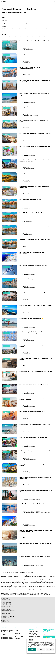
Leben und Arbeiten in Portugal (7, 638)
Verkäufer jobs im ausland (6, 605)
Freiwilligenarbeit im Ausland (35, 636)
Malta (17, 22)
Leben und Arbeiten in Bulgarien (7, 630)
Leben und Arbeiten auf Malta (6, 635)
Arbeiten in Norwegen (5, 613)
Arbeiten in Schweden (5, 609)
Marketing (23, 28)
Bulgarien (5, 22)
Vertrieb (43, 28)
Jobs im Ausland (32, 633)
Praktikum (18, 36)
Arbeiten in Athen (5, 621)
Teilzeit (41, 36)
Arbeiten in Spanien (5, 608)
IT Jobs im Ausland (5, 598)
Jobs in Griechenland (5, 617)
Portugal (26, 22)
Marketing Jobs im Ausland (7, 601)
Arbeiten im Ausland (33, 631)
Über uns (17, 632)
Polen (21, 22)
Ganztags (12, 36)
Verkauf (38, 28)
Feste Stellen (5, 36)
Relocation (17, 633)
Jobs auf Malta (4, 619)
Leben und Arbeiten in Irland (6, 637)
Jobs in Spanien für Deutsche (7, 606)
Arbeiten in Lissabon (5, 612)
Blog (16, 635)
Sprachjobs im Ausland (6, 602)
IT (3, 28)
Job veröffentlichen (19, 636)
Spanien (31, 22)
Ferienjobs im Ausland (33, 634)
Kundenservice (16, 28)
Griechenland (11, 22)
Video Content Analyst (7, 31)
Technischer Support (31, 28)
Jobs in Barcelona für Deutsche (8, 610)
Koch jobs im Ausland (5, 599)
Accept (32, 649)
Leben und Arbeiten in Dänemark (7, 631)
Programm (24, 36)
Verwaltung (49, 28)
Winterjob (47, 36)
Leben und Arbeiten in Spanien (7, 640)
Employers (17, 638)
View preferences (50, 649)
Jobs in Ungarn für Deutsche (7, 615)
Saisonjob (30, 36)
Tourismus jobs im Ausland (6, 603)
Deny (41, 649)
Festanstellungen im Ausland (35, 638)
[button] (53, 640)
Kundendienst (8, 28)
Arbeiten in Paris (4, 620)
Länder (16, 630)
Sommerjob (36, 36)
